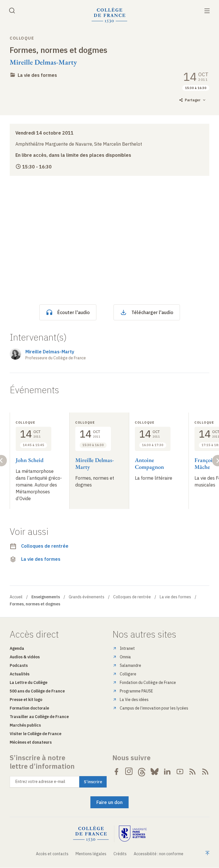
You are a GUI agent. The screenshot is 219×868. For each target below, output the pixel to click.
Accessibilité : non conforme (158, 853)
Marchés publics (25, 725)
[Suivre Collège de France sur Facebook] (116, 772)
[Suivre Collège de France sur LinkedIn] (167, 772)
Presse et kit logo (26, 699)
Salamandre (130, 665)
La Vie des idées (134, 699)
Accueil (16, 596)
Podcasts (19, 665)
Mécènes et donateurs (31, 742)
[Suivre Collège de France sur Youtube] (180, 772)
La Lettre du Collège (28, 682)
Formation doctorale (29, 708)
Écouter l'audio (73, 312)
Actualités (19, 674)
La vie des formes (37, 75)
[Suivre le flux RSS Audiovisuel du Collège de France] (205, 772)
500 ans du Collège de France (37, 691)
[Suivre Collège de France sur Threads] (142, 772)
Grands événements (86, 596)
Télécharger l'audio (152, 312)
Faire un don (109, 802)
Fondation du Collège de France (148, 682)
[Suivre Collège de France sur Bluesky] (155, 772)
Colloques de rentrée (44, 546)
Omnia (125, 656)
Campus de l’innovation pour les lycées (154, 708)
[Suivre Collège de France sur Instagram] (129, 772)
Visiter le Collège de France (35, 733)
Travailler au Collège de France (39, 716)
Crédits (120, 853)
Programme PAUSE (136, 691)
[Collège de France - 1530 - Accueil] (109, 15)
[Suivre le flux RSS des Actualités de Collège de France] (192, 772)
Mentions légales (91, 853)
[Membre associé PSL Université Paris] (133, 834)
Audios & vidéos (25, 656)
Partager (192, 100)
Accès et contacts (52, 853)
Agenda (17, 648)
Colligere (128, 674)
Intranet (127, 648)
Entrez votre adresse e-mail (40, 781)
